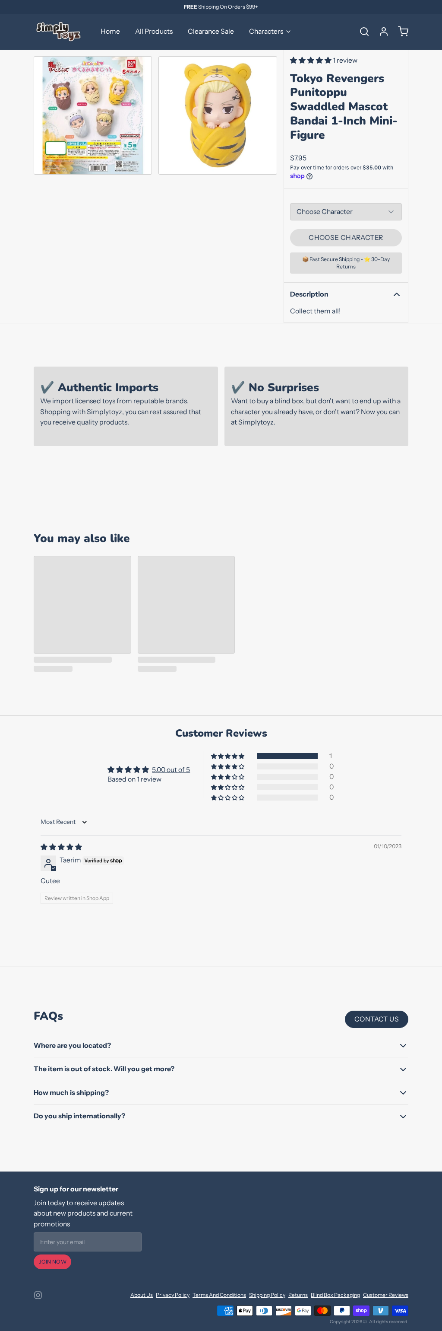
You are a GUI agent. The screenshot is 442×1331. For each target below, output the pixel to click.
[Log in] (381, 31)
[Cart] (400, 31)
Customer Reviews (385, 1295)
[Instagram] (38, 1295)
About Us (141, 1295)
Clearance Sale (211, 31)
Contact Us (376, 1019)
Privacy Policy (172, 1295)
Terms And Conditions (219, 1295)
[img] (61, 847)
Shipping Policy (267, 1295)
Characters (266, 31)
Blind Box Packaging (335, 1295)
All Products (154, 31)
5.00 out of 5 (171, 770)
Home (110, 31)
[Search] (361, 31)
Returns (298, 1295)
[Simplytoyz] (59, 31)
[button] (311, 60)
